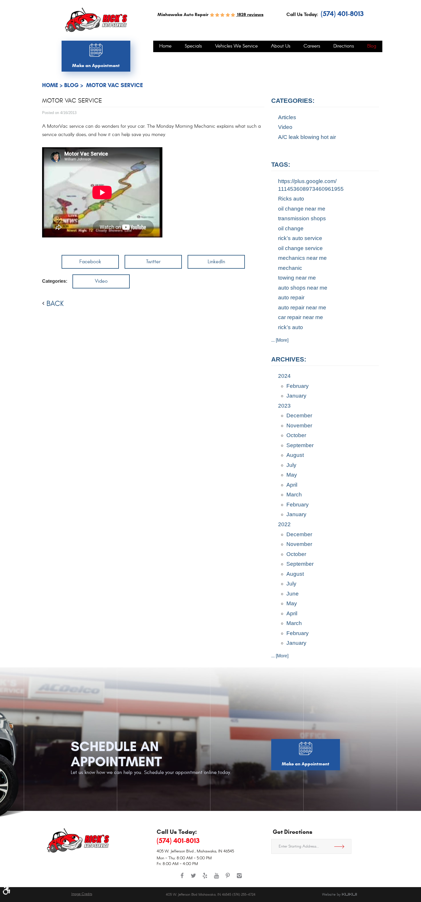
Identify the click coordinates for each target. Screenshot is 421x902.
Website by (339, 894)
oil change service (300, 248)
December (299, 415)
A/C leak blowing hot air (307, 137)
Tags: (280, 164)
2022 (284, 524)
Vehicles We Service (236, 46)
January (296, 396)
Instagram (239, 878)
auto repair (291, 297)
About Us (280, 46)
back (55, 303)
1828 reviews (249, 14)
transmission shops (302, 218)
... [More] (279, 340)
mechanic (290, 268)
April (291, 485)
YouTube (216, 878)
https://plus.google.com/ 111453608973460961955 (311, 185)
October (296, 435)
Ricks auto (291, 199)
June (292, 594)
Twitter (153, 262)
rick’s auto (290, 327)
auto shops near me (302, 288)
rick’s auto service (300, 238)
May (291, 475)
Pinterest (227, 878)
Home (165, 46)
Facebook (90, 262)
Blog (371, 46)
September (300, 445)
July (291, 465)
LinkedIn (216, 262)
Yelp (204, 878)
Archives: (288, 359)
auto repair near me (302, 307)
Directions (343, 46)
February (297, 386)
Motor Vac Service (114, 85)
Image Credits (81, 894)
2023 (284, 406)
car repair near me (300, 317)
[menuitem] (165, 46)
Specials (193, 46)
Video (101, 281)
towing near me (297, 278)
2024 (284, 376)
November (299, 425)
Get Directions (341, 846)
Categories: (292, 100)
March (294, 495)
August (295, 455)
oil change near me (301, 209)
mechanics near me (302, 258)
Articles (287, 117)
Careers (312, 46)
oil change (291, 228)
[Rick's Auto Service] (96, 20)
